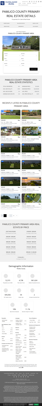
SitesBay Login (31, 375)
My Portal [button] (34, 3)
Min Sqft (5, 63)
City (23, 373)
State (17, 373)
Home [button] (19, 3)
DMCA (19, 375)
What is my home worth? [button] (23, 5)
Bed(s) (5, 58)
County (20, 373)
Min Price (6, 53)
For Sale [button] (24, 3)
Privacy (9, 375)
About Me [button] (29, 3)
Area (37, 373)
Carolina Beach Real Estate (9, 373)
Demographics (21, 26)
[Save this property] (19, 111)
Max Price (23, 53)
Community (32, 373)
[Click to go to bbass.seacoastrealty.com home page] (9, 3)
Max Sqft (22, 63)
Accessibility (14, 375)
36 (13, 215)
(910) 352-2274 (25, 1)
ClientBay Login (24, 375)
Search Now (33, 69)
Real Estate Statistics (21, 23)
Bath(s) (22, 58)
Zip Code (27, 373)
